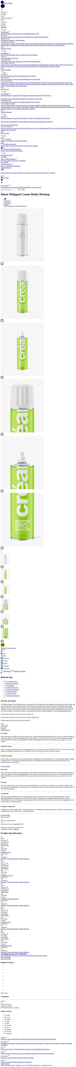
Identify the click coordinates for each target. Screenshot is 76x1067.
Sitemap (47, 1049)
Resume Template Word (53, 107)
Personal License (6, 852)
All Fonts (3, 74)
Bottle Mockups (24, 859)
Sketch (28, 61)
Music (17, 121)
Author (13, 648)
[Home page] (5, 199)
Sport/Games (33, 121)
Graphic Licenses (6, 70)
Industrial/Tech (45, 118)
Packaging (9, 33)
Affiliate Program (17, 1058)
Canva (18, 102)
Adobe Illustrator (17, 61)
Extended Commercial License (10, 899)
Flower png (52, 128)
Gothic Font (68, 82)
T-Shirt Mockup (5, 43)
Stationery (33, 33)
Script (18, 76)
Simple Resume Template (55, 105)
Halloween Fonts (56, 84)
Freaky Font (4, 82)
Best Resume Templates (28, 105)
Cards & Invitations (22, 95)
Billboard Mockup (67, 43)
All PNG (3, 116)
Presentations (16, 99)
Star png (9, 128)
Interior (3, 121)
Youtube (9, 1062)
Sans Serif (7, 76)
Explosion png (44, 128)
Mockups (3, 859)
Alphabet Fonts (29, 84)
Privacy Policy (55, 1043)
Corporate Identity (33, 95)
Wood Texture (15, 66)
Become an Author (6, 1058)
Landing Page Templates (28, 109)
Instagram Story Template (14, 107)
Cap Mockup (13, 45)
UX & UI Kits (38, 99)
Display (34, 76)
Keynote (37, 102)
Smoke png (72, 128)
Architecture (49, 121)
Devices (20, 33)
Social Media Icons (15, 65)
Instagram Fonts (59, 82)
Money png (64, 128)
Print (37, 33)
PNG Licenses (5, 133)
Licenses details (5, 766)
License (3, 24)
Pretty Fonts (64, 84)
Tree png (8, 130)
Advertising (26, 33)
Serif (2, 76)
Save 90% (4, 27)
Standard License (6, 922)
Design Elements (6, 66)
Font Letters (7, 86)
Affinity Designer (35, 61)
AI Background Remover (31, 1053)
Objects (3, 125)
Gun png (58, 128)
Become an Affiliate (19, 671)
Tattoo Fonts (51, 82)
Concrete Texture (55, 66)
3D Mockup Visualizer (7, 40)
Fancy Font (26, 82)
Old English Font (35, 82)
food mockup (10, 685)
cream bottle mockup (12, 689)
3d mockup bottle (11, 691)
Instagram (20, 1062)
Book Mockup (34, 43)
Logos (49, 95)
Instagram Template (66, 107)
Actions (3, 58)
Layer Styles (14, 58)
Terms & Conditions (44, 1043)
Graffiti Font (4, 84)
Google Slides (5, 102)
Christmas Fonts (46, 84)
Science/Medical (24, 121)
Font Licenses (5, 89)
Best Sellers (4, 37)
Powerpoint (12, 102)
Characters (15, 118)
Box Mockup (31, 45)
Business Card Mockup (55, 43)
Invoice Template (6, 105)
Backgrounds (33, 55)
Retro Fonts (14, 86)
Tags (43, 1049)
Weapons (3, 118)
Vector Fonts (17, 79)
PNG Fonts (4, 79)
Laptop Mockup (22, 45)
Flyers (45, 95)
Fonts (14, 1039)
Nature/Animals (10, 121)
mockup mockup (11, 693)
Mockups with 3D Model (23, 37)
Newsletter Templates (28, 107)
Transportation (41, 121)
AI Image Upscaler (6, 1053)
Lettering (10, 79)
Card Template (16, 109)
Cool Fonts (11, 82)
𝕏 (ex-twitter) (28, 1062)
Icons (27, 55)
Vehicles (14, 33)
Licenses (62, 1043)
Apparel (3, 33)
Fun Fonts (38, 84)
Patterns (18, 55)
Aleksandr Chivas (6, 648)
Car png (3, 130)
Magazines (4, 99)
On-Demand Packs (32, 1043)
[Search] (19, 189)
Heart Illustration (44, 66)
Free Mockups (44, 37)
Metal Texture (35, 66)
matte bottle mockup (12, 687)
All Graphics (4, 53)
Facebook (4, 1062)
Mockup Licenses (6, 48)
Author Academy (26, 1049)
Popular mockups (51, 1039)
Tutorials (18, 1049)
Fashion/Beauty (23, 118)
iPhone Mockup (25, 43)
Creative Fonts (36, 79)
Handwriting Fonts (25, 76)
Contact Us (11, 1049)
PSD (2, 55)
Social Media (29, 99)
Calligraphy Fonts (13, 84)
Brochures (4, 95)
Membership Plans (6, 1043)
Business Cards (11, 95)
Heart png (4, 128)
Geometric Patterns (54, 65)
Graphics (9, 1039)
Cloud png (29, 128)
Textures (23, 55)
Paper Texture (64, 65)
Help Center (4, 1049)
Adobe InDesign (25, 102)
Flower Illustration (25, 66)
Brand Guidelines (36, 1049)
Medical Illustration (33, 65)
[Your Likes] (2, 178)
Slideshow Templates (41, 105)
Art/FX (7, 125)
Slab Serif (13, 76)
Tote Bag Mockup (50, 45)
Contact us (16, 829)
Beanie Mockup (40, 45)
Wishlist (32, 1039)
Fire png (14, 128)
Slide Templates (15, 105)
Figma (24, 61)
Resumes (22, 99)
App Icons (24, 65)
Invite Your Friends (28, 1058)
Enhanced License (6, 945)
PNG (28, 1039)
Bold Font (22, 84)
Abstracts (9, 118)
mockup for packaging (13, 695)
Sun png (13, 130)
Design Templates (21, 1039)
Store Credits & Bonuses (19, 1043)
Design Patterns (43, 65)
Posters (9, 99)
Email (41, 95)
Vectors (6, 55)
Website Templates (40, 107)
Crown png (36, 128)
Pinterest (14, 1062)
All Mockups (4, 32)
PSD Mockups (60, 45)
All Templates (5, 94)
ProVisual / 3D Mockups (46, 1053)
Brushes (8, 58)
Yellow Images (5, 1064)
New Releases (35, 37)
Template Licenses (6, 112)
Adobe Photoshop (6, 61)
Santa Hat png (22, 128)
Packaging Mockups (13, 859)
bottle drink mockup (12, 683)
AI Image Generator (18, 1053)
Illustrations (12, 55)
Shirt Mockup (5, 45)
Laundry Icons (5, 65)
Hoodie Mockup (15, 43)
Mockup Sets (12, 37)
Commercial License (7, 875)
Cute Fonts (44, 82)
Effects (71, 65)
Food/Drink (37, 118)
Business (31, 118)
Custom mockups (19, 40)
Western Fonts (22, 86)
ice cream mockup (11, 681)
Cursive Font (19, 82)
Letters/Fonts (14, 125)
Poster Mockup (43, 43)
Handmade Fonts (26, 79)
